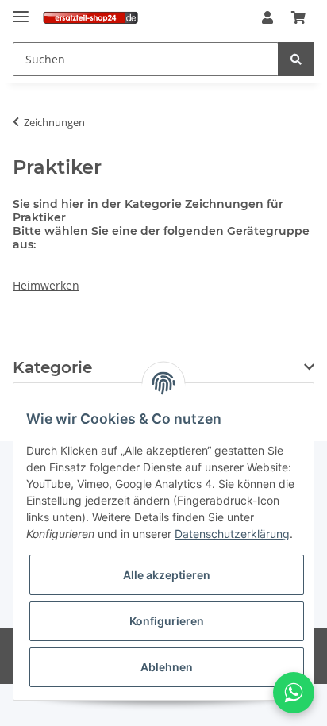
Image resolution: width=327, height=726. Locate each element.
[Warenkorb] (298, 18)
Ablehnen (166, 667)
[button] (267, 18)
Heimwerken (46, 285)
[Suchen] (296, 59)
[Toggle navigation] (21, 10)
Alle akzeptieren (166, 575)
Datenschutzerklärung (232, 533)
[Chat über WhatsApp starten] (293, 692)
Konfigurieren (166, 621)
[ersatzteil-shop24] (90, 18)
